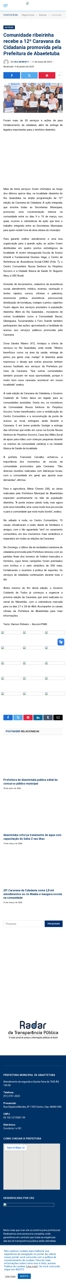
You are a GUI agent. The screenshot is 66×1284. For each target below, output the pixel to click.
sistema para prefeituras (46, 1230)
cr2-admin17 (21, 61)
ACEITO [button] (24, 1276)
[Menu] (5, 5)
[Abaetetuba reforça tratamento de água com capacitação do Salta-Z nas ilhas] (33, 812)
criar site (24, 1230)
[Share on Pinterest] (47, 75)
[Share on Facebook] (11, 75)
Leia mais (32, 1266)
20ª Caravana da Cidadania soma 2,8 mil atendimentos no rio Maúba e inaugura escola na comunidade (32, 894)
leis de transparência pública (23, 1241)
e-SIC (18, 1128)
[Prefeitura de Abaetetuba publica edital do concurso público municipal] (33, 757)
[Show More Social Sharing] (59, 75)
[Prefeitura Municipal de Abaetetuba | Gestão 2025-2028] (33, 5)
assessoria (28, 1233)
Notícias (9, 27)
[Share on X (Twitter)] (29, 75)
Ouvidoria (8, 1128)
